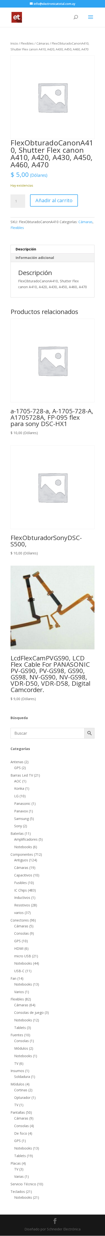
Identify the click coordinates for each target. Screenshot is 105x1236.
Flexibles (27, 43)
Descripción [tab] (26, 249)
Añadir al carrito (54, 200)
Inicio (14, 43)
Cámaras (42, 43)
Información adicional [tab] (35, 257)
